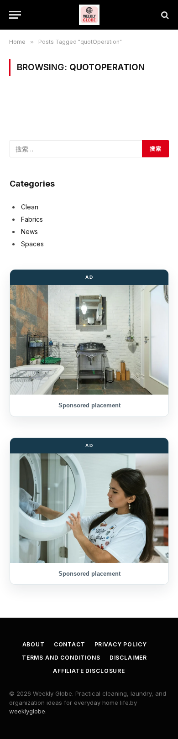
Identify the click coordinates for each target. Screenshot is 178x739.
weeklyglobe (27, 711)
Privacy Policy (120, 644)
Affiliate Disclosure (89, 670)
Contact (69, 644)
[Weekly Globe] (89, 15)
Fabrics (32, 219)
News (29, 231)
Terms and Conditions (61, 657)
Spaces (32, 244)
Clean (29, 207)
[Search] (164, 15)
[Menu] (15, 15)
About (33, 644)
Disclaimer (128, 657)
